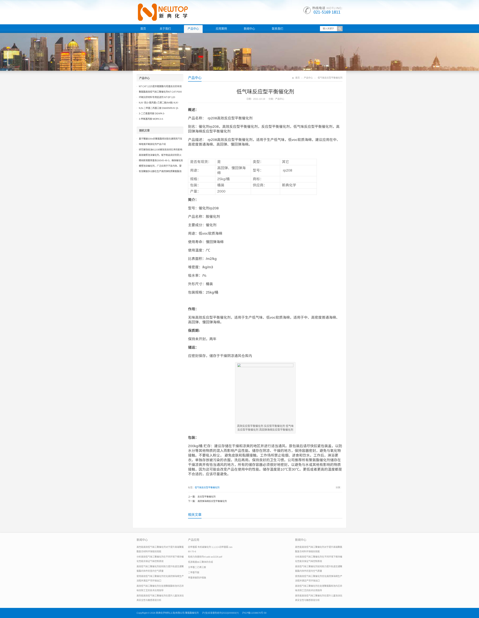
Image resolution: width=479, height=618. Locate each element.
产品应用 (193, 539)
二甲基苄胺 (193, 572)
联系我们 (277, 28)
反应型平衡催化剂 (207, 496)
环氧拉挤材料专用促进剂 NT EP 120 (157, 97)
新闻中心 (249, 28)
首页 (143, 28)
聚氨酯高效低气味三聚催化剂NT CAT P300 (160, 92)
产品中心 (193, 28)
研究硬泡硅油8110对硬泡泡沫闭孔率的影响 (160, 149)
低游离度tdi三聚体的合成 (200, 562)
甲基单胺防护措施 (197, 577)
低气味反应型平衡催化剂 (207, 487)
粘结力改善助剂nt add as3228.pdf (205, 557)
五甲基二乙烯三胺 (197, 567)
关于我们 (165, 28)
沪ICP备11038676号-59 (254, 613)
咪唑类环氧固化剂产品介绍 (152, 144)
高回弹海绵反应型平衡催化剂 (212, 501)
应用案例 (221, 28)
